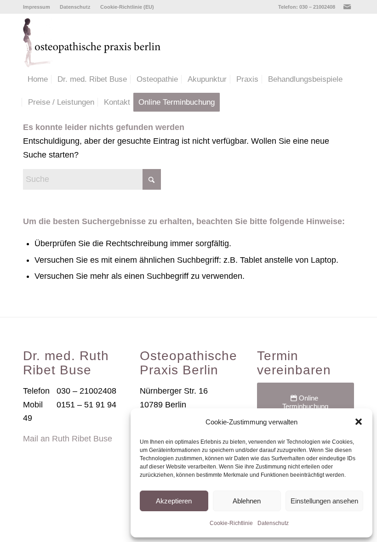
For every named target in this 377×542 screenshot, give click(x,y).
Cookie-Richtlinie (231, 523)
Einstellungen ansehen (324, 501)
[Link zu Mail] (347, 7)
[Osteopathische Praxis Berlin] (96, 41)
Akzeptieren (174, 501)
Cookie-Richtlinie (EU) (127, 7)
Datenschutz (273, 523)
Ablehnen (247, 501)
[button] (358, 421)
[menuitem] (39, 7)
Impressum (36, 7)
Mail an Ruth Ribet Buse (67, 438)
